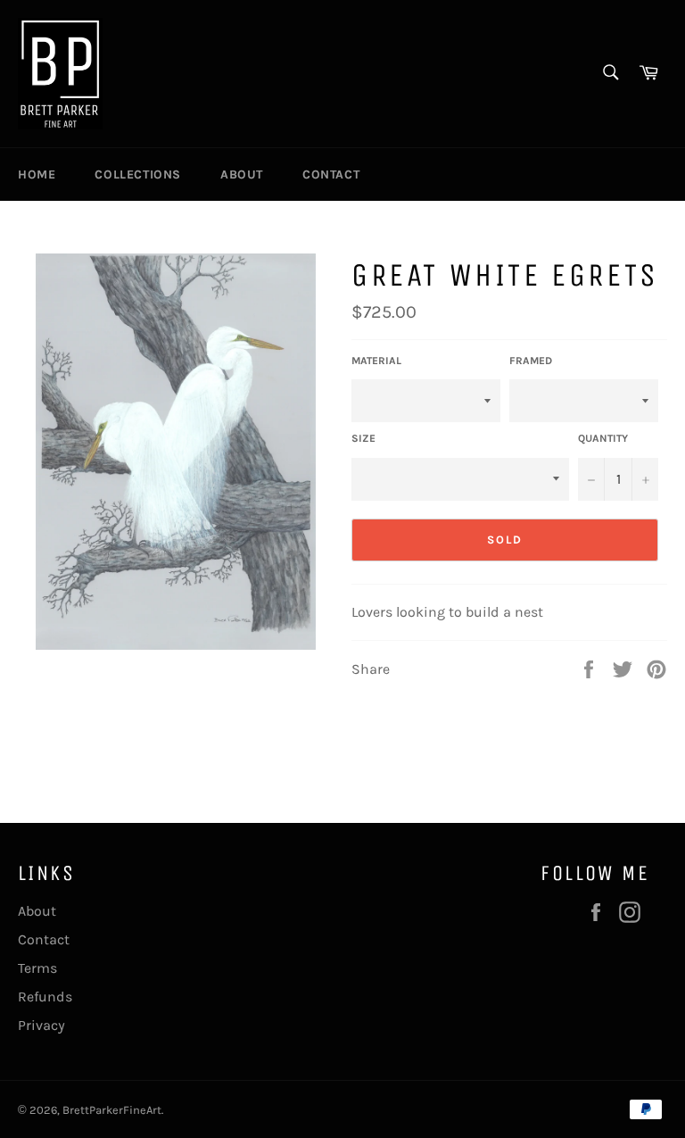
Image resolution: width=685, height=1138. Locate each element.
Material (376, 360)
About (241, 174)
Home (36, 174)
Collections (138, 174)
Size (363, 438)
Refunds (45, 996)
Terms (37, 967)
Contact (330, 174)
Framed (530, 360)
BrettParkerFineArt (111, 1110)
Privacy (41, 1025)
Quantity (603, 438)
